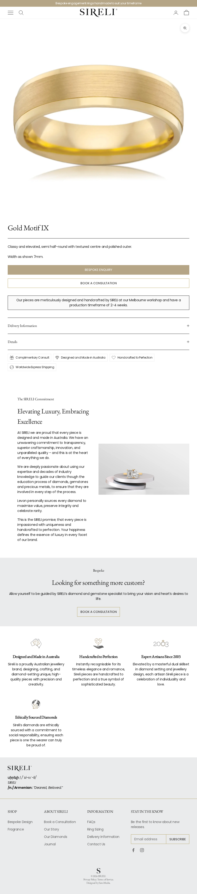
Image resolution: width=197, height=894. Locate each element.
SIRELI (102, 876)
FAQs (91, 821)
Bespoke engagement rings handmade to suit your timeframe (98, 3)
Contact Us (96, 844)
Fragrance (16, 829)
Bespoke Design (20, 821)
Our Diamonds (55, 836)
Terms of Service (105, 879)
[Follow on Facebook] (133, 850)
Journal (49, 844)
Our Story (51, 829)
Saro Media (104, 882)
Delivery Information (103, 836)
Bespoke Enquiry (98, 269)
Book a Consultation (98, 283)
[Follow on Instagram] (142, 850)
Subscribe (177, 839)
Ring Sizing (95, 829)
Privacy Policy (89, 879)
